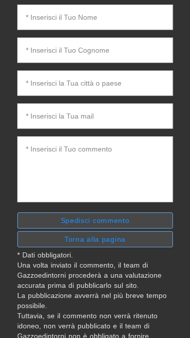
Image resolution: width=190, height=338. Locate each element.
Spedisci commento (95, 220)
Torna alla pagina (95, 239)
